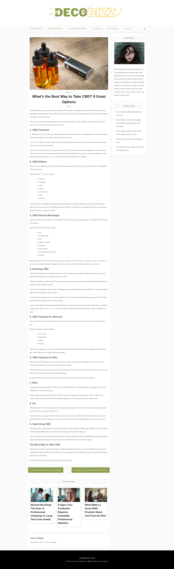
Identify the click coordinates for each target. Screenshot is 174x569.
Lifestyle (97, 28)
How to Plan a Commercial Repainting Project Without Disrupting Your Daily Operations (128, 123)
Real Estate (112, 28)
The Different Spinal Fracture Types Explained (46, 470)
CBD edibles (44, 174)
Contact (128, 28)
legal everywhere (50, 308)
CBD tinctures (34, 142)
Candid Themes (103, 561)
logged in (41, 542)
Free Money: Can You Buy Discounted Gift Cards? (90, 470)
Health (69, 106)
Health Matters (55, 28)
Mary (69, 92)
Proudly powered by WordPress (76, 561)
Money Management (78, 28)
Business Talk (36, 28)
